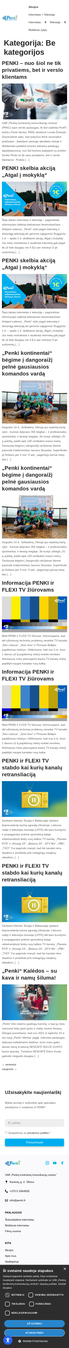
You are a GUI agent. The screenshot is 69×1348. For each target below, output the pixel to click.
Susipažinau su (28, 1132)
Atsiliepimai (12, 1261)
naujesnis (9, 1069)
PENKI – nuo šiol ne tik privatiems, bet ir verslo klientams (32, 70)
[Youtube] (55, 1163)
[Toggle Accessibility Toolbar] (8, 1340)
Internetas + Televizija (42, 14)
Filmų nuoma (13, 1231)
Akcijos (9, 1250)
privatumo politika (38, 1132)
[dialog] (34, 1306)
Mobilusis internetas (17, 1225)
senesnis (9, 1064)
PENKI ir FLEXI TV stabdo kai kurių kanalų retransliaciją (32, 767)
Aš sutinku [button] (34, 1323)
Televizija (54, 22)
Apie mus (10, 1255)
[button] (34, 1341)
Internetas (35, 22)
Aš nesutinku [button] (34, 1333)
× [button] (64, 1269)
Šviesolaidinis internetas (19, 1219)
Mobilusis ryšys (38, 29)
